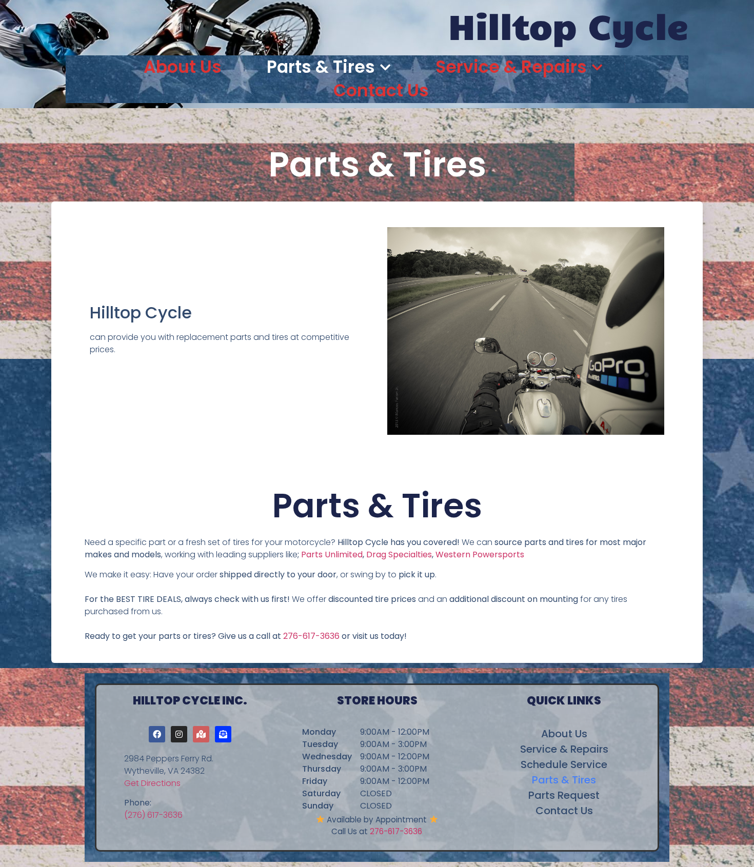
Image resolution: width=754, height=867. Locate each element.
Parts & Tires (321, 67)
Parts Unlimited (332, 554)
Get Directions (152, 783)
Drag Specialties (399, 554)
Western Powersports (479, 554)
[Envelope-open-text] (223, 734)
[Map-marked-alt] (201, 734)
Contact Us (381, 91)
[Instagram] (179, 734)
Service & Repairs (511, 67)
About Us (183, 67)
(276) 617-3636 (153, 815)
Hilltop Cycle (568, 25)
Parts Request (564, 795)
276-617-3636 (311, 636)
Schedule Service (564, 764)
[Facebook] (157, 734)
